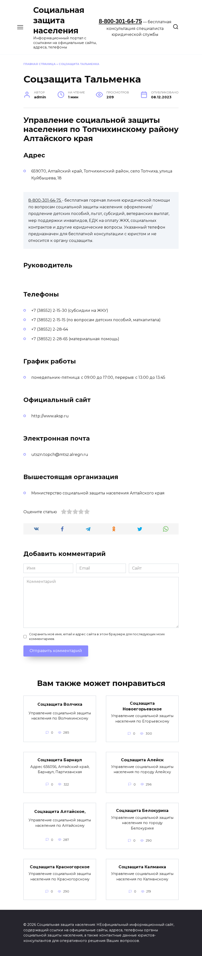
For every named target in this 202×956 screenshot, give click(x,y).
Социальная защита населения (58, 20)
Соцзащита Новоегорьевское (142, 706)
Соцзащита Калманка (142, 866)
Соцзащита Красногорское (60, 866)
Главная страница (39, 64)
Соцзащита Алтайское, (59, 811)
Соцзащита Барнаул (59, 759)
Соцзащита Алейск (142, 759)
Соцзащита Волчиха (59, 704)
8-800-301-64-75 (120, 21)
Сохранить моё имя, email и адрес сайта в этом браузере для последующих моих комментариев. (97, 636)
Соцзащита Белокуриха (142, 810)
